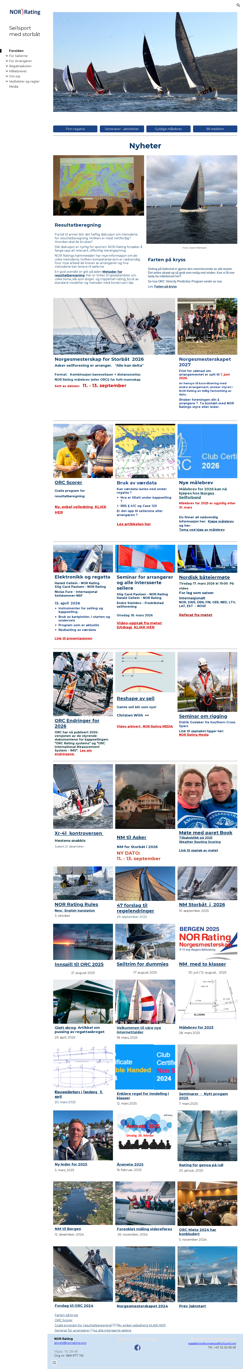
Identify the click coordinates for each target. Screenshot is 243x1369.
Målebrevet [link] (18, 71)
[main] (145, 145)
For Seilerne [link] (18, 56)
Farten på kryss (66, 1315)
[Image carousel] (145, 62)
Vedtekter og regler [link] (24, 81)
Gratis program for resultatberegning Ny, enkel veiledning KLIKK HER (110, 1325)
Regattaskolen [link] (20, 66)
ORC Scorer (64, 1320)
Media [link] (13, 86)
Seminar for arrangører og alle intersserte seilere (93, 1330)
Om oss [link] (14, 76)
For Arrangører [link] (20, 61)
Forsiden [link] (16, 51)
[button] (238, 5)
